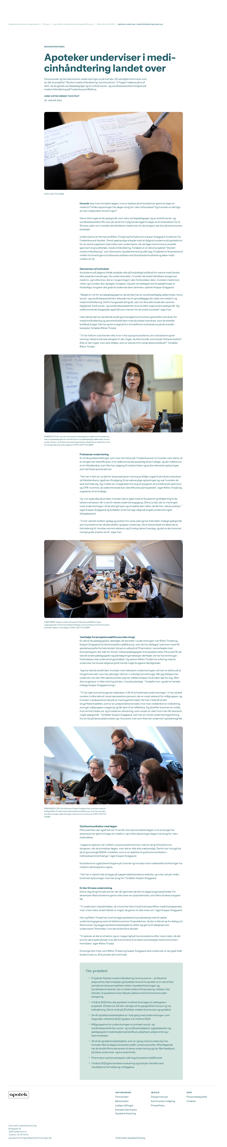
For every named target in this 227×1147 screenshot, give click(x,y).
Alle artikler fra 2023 (105, 24)
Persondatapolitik (197, 1096)
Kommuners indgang (163, 1101)
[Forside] (18, 1094)
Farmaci (46, 24)
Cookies (191, 1101)
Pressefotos (158, 1105)
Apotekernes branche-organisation (23, 24)
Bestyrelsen (122, 1101)
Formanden (122, 1096)
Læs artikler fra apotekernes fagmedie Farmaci (73, 24)
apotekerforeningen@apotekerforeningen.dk (30, 1138)
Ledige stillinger (124, 1105)
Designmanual (159, 1096)
